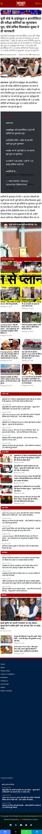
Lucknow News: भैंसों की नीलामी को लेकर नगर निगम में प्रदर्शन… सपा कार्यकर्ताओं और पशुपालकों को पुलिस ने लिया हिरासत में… (10, 329)
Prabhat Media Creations (29, 820)
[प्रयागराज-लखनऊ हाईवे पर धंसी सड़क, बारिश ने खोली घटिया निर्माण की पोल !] (31, 317)
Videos (3, 688)
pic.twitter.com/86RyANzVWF (20, 175)
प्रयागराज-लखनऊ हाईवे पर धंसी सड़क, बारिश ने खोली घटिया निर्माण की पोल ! (31, 327)
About (3, 668)
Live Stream (5, 684)
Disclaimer (4, 678)
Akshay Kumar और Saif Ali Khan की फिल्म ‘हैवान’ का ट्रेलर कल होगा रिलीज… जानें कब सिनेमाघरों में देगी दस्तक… (27, 499)
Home (3, 664)
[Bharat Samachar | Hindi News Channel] (21, 3)
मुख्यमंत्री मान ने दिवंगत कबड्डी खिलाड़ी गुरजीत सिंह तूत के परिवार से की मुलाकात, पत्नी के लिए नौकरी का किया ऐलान (27, 458)
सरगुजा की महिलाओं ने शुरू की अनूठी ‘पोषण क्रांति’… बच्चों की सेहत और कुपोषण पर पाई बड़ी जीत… (27, 638)
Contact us (4, 681)
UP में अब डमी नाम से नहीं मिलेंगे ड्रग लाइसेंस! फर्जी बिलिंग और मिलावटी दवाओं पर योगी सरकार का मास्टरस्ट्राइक (31, 380)
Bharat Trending (6, 691)
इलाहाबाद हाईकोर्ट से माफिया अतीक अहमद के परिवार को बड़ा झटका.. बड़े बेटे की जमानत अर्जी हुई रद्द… (10, 380)
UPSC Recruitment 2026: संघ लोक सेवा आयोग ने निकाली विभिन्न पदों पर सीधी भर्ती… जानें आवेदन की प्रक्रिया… (10, 278)
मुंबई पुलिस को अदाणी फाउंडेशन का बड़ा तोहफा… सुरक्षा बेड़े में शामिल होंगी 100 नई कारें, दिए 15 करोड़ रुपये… (27, 468)
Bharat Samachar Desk (9, 55)
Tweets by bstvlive (7, 778)
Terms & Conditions (7, 674)
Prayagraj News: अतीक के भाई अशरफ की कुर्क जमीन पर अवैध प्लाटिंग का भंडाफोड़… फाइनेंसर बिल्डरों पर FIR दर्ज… (10, 355)
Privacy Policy (5, 671)
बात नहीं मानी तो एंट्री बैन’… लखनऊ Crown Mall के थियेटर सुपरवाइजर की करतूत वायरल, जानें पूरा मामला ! (31, 355)
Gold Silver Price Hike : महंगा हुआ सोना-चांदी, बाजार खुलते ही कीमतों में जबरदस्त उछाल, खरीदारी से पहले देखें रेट (26, 649)
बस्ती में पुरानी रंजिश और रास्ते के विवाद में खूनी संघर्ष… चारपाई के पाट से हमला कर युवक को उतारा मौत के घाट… (31, 303)
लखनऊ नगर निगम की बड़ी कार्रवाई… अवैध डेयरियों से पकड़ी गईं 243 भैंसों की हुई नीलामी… (10, 302)
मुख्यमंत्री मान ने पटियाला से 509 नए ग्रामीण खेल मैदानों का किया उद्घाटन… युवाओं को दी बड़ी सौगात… (31, 278)
